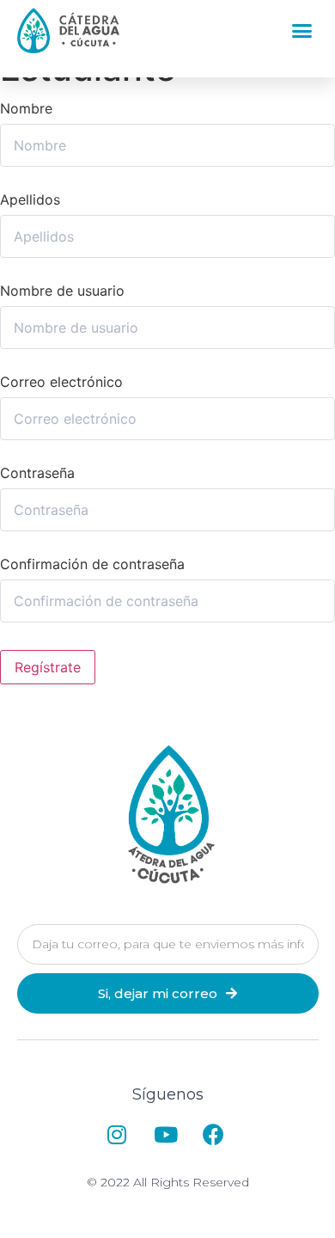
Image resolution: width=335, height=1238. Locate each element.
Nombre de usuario (62, 290)
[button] (302, 31)
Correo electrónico (61, 382)
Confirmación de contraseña (92, 564)
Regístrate (48, 667)
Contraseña (37, 473)
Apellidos (30, 199)
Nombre (26, 108)
